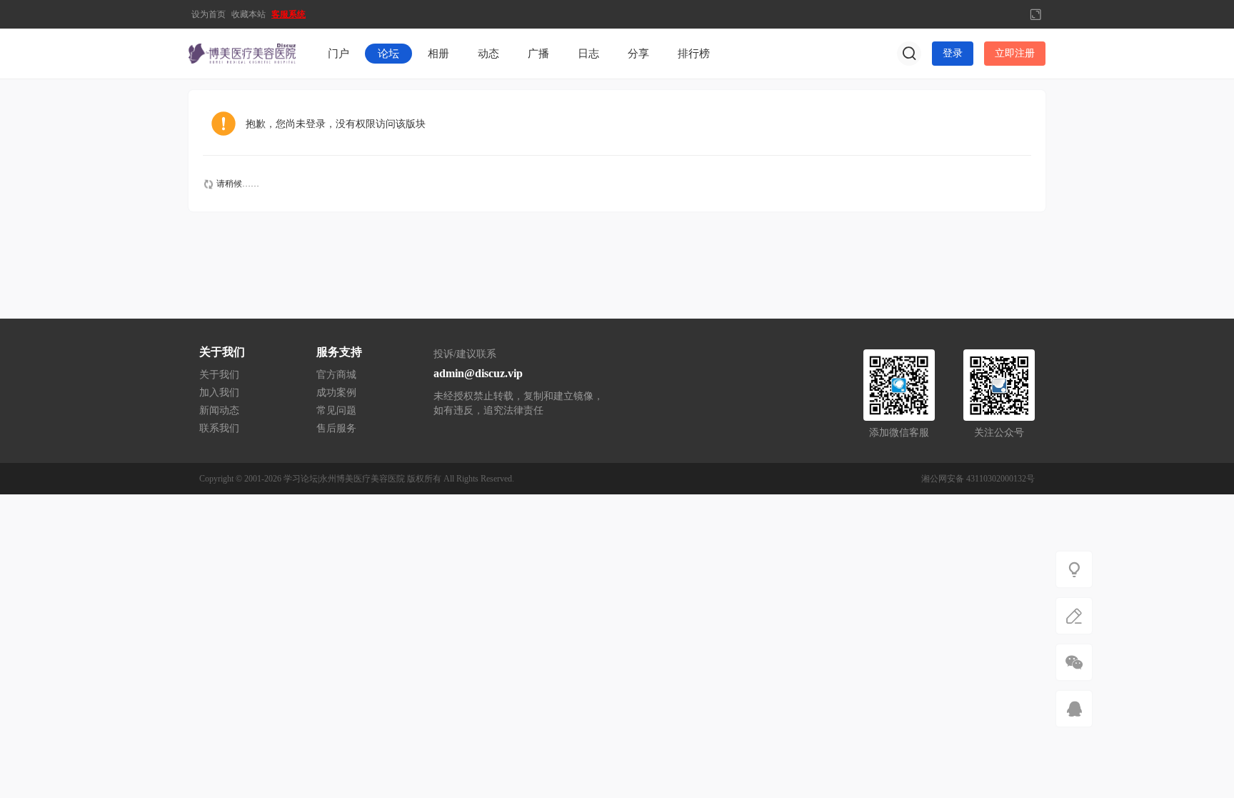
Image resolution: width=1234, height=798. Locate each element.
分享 (638, 53)
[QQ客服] (1074, 709)
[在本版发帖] (1074, 616)
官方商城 (336, 374)
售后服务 (336, 428)
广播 (538, 53)
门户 (338, 53)
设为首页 (208, 14)
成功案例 (336, 392)
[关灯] (1074, 569)
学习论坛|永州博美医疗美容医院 (344, 479)
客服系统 (288, 14)
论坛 (388, 53)
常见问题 (336, 410)
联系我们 (219, 428)
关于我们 (219, 374)
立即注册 (1015, 53)
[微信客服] (1074, 662)
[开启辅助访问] (1012, 14)
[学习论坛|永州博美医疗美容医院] (242, 53)
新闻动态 (219, 410)
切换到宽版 (1035, 14)
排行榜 (694, 53)
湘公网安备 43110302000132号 (978, 479)
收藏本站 (248, 14)
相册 (438, 53)
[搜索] (909, 53)
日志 (588, 53)
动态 (488, 53)
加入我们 (219, 392)
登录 (953, 53)
